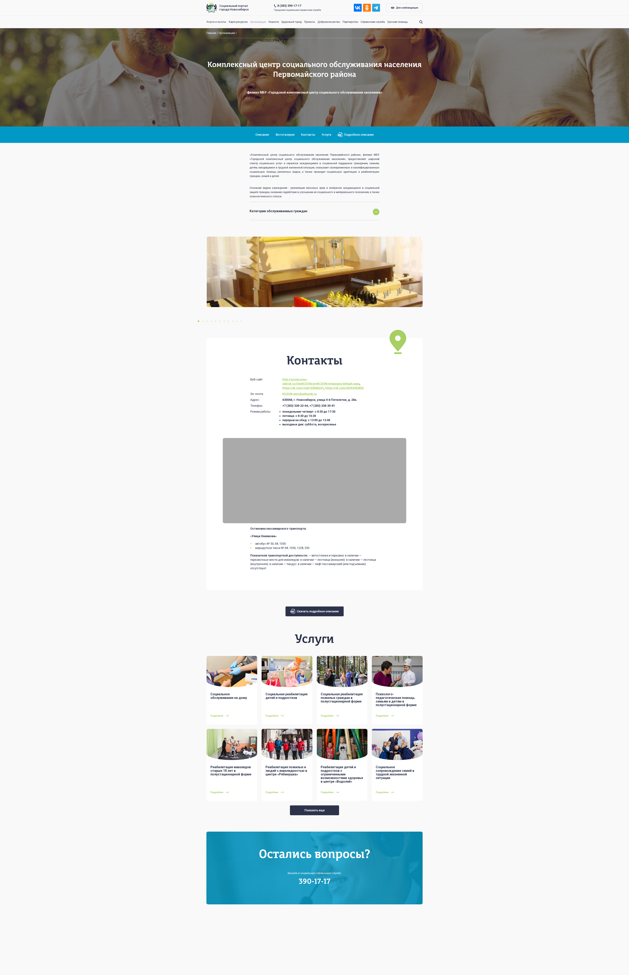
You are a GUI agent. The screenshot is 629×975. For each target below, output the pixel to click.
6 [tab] (219, 321)
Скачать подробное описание (317, 611)
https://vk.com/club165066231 (303, 388)
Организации (258, 21)
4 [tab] (211, 321)
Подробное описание (359, 134)
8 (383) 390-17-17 (289, 5)
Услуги (326, 134)
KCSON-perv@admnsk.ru (299, 394)
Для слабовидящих (407, 7)
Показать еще (315, 810)
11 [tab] (241, 321)
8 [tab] (228, 321)
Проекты (309, 21)
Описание (262, 134)
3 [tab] (207, 321)
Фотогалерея (285, 134)
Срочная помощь (397, 21)
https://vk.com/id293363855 (344, 388)
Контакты (308, 134)
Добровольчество (329, 21)
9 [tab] (232, 321)
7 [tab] (224, 321)
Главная (211, 33)
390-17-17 (314, 882)
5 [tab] (215, 321)
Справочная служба (373, 21)
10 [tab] (236, 321)
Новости (273, 21)
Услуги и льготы (216, 21)
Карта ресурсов (238, 21)
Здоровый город (291, 21)
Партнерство (350, 21)
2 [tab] (202, 321)
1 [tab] (198, 321)
